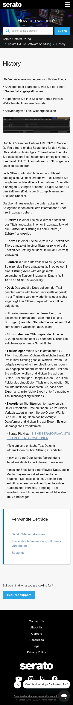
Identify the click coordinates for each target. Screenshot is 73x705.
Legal (36, 646)
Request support (19, 594)
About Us (36, 627)
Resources (36, 639)
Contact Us (36, 621)
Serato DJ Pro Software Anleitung (29, 44)
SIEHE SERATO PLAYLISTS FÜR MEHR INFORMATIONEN (38, 435)
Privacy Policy (36, 652)
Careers (36, 633)
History (60, 44)
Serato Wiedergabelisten (28, 534)
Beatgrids (18, 552)
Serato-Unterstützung (17, 38)
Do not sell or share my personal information (36, 696)
